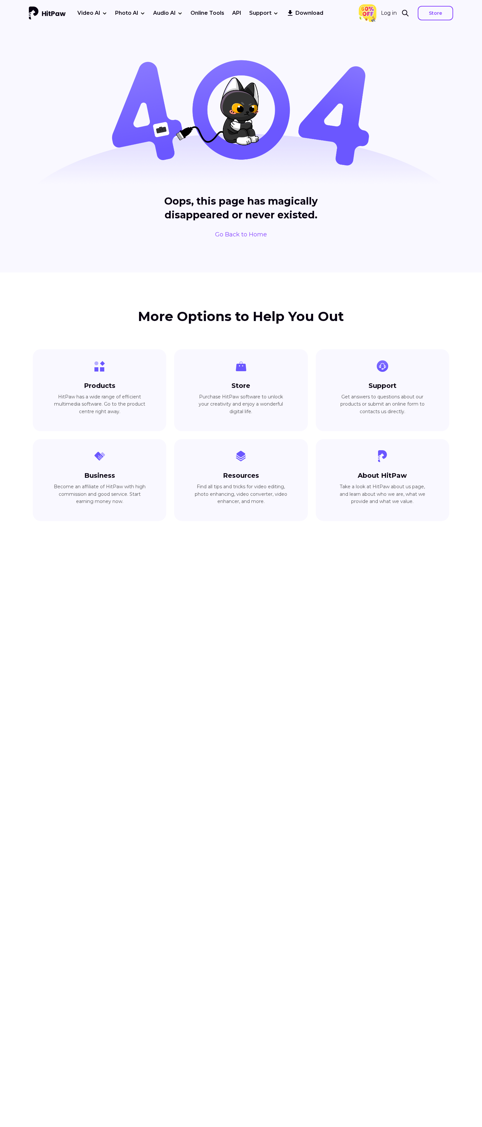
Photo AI (126, 13)
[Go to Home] (47, 13)
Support (260, 13)
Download (309, 13)
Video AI (88, 13)
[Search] (407, 13)
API (236, 13)
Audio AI (164, 13)
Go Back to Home (241, 234)
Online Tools (207, 13)
